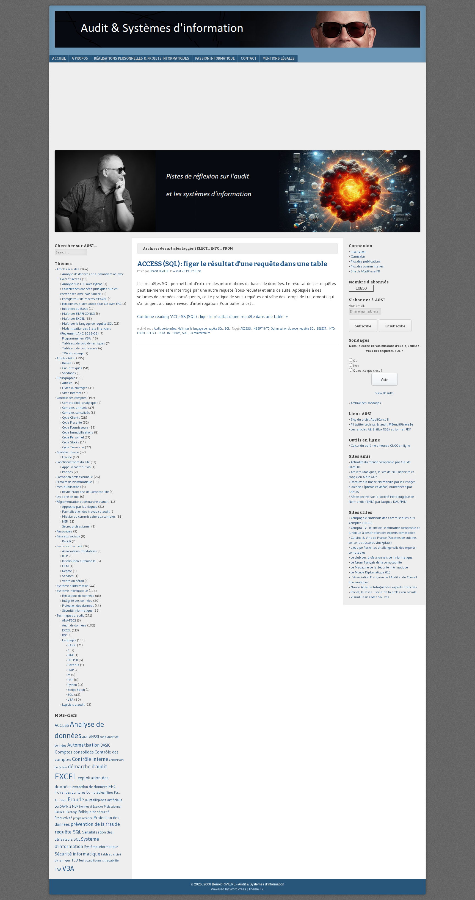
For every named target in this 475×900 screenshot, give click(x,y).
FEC (112, 786)
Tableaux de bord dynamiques (83, 343)
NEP (65, 521)
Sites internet (71, 393)
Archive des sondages (366, 403)
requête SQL (307, 328)
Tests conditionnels (91, 860)
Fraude (67, 457)
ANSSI (94, 737)
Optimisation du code (284, 328)
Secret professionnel (76, 526)
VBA (70, 699)
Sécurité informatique (77, 610)
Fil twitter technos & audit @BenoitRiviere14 (382, 424)
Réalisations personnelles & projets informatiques (141, 58)
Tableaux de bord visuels (79, 348)
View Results (384, 393)
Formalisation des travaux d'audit (86, 511)
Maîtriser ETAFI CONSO (78, 313)
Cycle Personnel (73, 437)
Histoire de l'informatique (74, 482)
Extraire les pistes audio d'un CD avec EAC (91, 304)
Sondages (69, 373)
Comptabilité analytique (79, 403)
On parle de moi (68, 497)
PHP (70, 680)
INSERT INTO (261, 328)
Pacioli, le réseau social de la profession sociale (383, 592)
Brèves (66, 363)
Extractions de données (78, 595)
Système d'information (73, 586)
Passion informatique (215, 58)
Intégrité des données (77, 600)
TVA (58, 869)
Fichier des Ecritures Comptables (80, 792)
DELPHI (73, 660)
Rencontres (64, 531)
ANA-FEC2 (69, 620)
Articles (67, 383)
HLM (65, 566)
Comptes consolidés (76, 412)
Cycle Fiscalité (72, 422)
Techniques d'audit (70, 615)
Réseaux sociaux (68, 536)
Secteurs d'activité (69, 546)
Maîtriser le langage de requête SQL (200, 328)
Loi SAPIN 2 (63, 806)
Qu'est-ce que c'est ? (367, 370)
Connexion (358, 256)
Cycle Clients (71, 417)
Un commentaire (199, 333)
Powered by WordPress (228, 889)
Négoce (67, 571)
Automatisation (83, 745)
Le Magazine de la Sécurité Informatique (379, 567)
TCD (74, 860)
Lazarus (73, 665)
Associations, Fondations (79, 551)
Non (356, 365)
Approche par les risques (79, 506)
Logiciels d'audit (73, 704)
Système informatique (72, 591)
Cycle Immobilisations (77, 432)
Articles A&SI (66, 358)
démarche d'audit (87, 766)
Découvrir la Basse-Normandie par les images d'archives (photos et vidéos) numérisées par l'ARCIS (382, 487)
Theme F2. (256, 889)
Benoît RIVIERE (159, 271)
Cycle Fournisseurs (75, 427)
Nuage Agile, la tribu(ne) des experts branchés (384, 587)
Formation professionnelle (75, 477)
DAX (71, 655)
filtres (109, 792)
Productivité (63, 818)
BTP (65, 556)
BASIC (72, 645)
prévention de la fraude (95, 824)
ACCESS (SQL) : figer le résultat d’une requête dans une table (232, 264)
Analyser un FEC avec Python (82, 284)
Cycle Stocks (70, 442)
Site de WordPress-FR (365, 271)
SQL (227, 328)
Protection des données (78, 605)
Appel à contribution (76, 467)
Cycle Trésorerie (73, 447)
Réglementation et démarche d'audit (83, 501)
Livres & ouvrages (74, 388)
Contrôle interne (68, 452)
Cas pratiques (72, 368)
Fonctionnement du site (73, 462)
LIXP (71, 670)
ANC (85, 737)
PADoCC (60, 812)
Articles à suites (68, 269)
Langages (69, 640)
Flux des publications (366, 261)
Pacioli (66, 541)
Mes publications (69, 487)
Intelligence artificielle (105, 800)
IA (86, 800)
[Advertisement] (237, 109)
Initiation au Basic (75, 309)
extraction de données (89, 787)
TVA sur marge (73, 353)
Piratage (72, 812)
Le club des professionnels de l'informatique (382, 557)
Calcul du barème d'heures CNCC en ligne (380, 445)
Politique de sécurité (93, 812)
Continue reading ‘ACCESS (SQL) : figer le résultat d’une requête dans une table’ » (212, 316)
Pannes (67, 472)
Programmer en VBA (76, 338)
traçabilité (111, 860)
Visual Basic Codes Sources (370, 597)
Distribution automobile (79, 561)
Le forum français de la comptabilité (376, 562)
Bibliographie (66, 378)
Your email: (357, 305)
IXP (64, 635)
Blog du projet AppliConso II (370, 419)
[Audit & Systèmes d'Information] (237, 46)
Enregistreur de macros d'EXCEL (84, 299)
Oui (355, 360)
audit (103, 737)
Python (72, 685)
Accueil (59, 58)
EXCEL (66, 630)
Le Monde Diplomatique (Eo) (370, 572)
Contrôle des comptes (72, 398)
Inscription (358, 251)
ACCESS (246, 328)
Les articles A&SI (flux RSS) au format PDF (381, 429)
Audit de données (165, 328)
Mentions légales (279, 58)
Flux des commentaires (367, 266)
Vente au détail (73, 581)
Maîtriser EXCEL (73, 318)
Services (68, 576)
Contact (248, 58)
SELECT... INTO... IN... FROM (163, 333)
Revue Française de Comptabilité (85, 492)
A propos (80, 58)
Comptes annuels (74, 407)
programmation (83, 818)
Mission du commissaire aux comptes (89, 516)
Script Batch (76, 690)
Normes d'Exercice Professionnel (100, 806)
